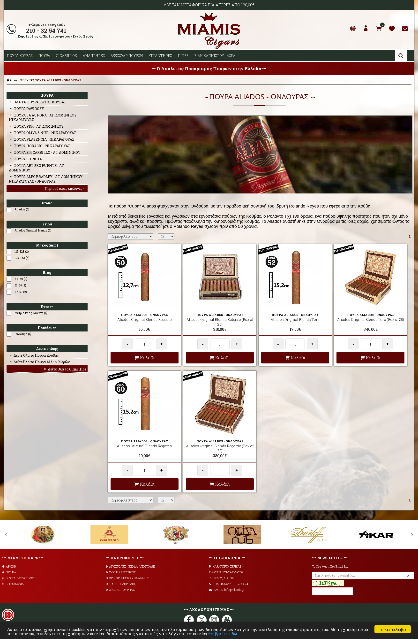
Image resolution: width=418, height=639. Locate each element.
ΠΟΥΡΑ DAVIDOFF (29, 108)
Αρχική (15, 80)
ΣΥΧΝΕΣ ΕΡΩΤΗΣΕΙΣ (122, 572)
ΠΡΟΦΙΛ (11, 572)
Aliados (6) (22, 209)
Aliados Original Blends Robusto (144, 319)
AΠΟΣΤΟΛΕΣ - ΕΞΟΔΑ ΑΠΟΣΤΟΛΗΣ (132, 566)
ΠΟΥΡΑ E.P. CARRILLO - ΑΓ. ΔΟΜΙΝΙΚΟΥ (47, 152)
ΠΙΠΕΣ (183, 55)
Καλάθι (147, 358)
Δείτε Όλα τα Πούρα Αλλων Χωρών (42, 362)
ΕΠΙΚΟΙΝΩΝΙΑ (15, 584)
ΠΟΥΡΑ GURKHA (28, 159)
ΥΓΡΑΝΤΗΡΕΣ (160, 55)
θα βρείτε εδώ (222, 633)
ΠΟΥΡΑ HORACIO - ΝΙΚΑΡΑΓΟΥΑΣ (42, 146)
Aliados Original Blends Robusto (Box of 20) (220, 322)
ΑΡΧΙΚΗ (11, 566)
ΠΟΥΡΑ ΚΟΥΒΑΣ (20, 55)
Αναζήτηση (401, 55)
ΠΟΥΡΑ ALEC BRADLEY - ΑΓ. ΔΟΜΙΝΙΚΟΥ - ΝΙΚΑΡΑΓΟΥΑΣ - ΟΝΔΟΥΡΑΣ (46, 179)
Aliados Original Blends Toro (295, 319)
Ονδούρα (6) (23, 334)
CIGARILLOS (66, 55)
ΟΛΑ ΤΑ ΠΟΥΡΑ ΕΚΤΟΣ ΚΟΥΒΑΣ (40, 102)
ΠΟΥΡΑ (44, 55)
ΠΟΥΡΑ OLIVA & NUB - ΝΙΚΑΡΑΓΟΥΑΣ (45, 133)
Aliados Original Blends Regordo (144, 446)
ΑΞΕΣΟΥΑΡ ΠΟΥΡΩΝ (127, 55)
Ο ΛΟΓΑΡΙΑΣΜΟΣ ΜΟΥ (20, 578)
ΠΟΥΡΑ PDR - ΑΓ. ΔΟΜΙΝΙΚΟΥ (39, 126)
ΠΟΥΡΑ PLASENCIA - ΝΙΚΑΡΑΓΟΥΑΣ (44, 139)
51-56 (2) (20, 285)
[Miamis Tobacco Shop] (209, 48)
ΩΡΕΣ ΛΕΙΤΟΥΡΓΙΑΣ (121, 590)
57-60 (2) (21, 292)
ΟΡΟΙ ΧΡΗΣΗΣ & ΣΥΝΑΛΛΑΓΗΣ (129, 578)
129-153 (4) (22, 258)
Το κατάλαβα (392, 629)
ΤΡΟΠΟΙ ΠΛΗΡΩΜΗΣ (122, 584)
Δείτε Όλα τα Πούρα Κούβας (36, 355)
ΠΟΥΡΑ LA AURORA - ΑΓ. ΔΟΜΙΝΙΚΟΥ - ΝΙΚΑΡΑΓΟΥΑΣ (44, 117)
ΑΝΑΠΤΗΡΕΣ (94, 55)
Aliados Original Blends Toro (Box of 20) (370, 319)
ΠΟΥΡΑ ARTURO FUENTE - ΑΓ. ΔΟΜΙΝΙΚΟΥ (37, 167)
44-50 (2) (21, 279)
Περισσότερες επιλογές (63, 188)
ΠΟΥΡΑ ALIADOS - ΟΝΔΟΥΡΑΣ (57, 80)
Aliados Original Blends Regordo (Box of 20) (220, 448)
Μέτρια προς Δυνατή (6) (31, 313)
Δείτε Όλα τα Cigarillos (67, 369)
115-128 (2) (22, 251)
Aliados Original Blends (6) (33, 230)
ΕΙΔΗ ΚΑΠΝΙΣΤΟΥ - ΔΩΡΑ (214, 55)
